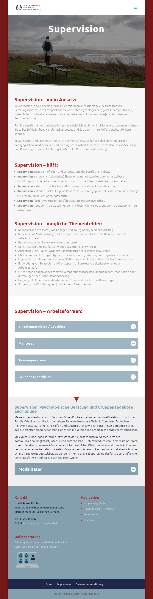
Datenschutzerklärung (89, 584)
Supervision (91, 514)
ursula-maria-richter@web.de (40, 523)
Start (49, 584)
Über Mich (90, 520)
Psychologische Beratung (99, 509)
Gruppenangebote (95, 503)
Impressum (64, 584)
